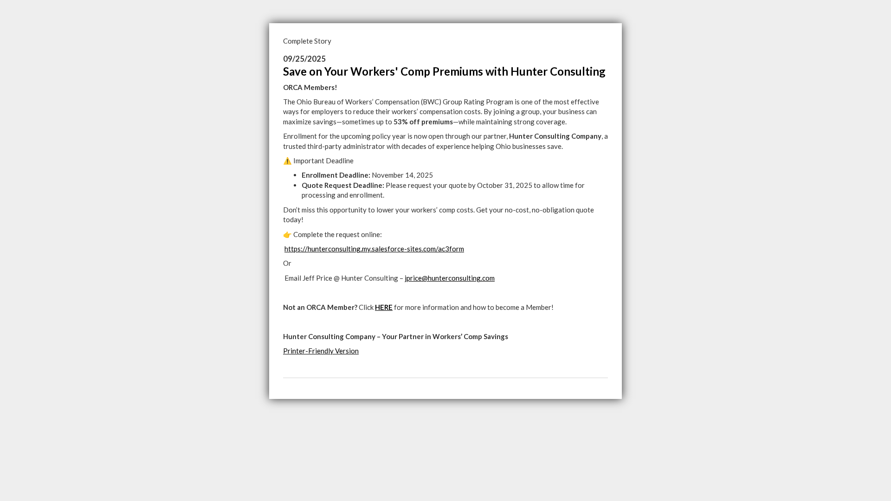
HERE (384, 307)
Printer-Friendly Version (321, 351)
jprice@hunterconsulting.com (450, 278)
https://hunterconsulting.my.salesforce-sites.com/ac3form (374, 248)
